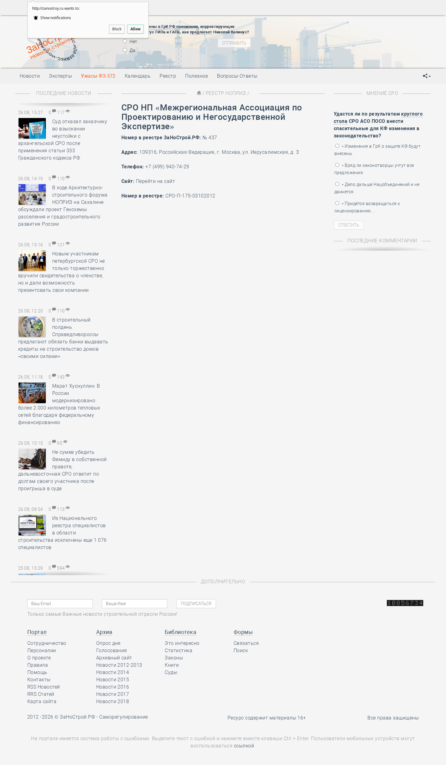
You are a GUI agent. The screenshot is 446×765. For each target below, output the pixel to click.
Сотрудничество (46, 643)
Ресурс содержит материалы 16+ (267, 718)
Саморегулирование (123, 717)
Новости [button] (30, 76)
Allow (135, 29)
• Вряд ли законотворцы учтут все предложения (374, 169)
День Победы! (303, 24)
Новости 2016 (112, 687)
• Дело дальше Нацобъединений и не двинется (376, 188)
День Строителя (313, 39)
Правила (37, 665)
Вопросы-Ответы (237, 76)
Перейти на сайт (155, 181)
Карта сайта (41, 701)
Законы (174, 658)
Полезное (196, 76)
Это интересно (182, 643)
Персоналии (41, 650)
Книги (172, 665)
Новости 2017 (112, 694)
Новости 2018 (112, 701)
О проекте (39, 658)
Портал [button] (37, 632)
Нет (133, 41)
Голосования (111, 650)
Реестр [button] (168, 76)
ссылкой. (244, 746)
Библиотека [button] (180, 632)
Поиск (241, 650)
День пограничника (309, 32)
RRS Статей (40, 694)
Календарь (137, 76)
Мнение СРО (382, 93)
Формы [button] (243, 632)
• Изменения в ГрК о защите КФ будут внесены (377, 150)
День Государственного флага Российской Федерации (353, 47)
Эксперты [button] (60, 76)
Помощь (37, 672)
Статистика (178, 650)
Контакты (39, 679)
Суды (171, 672)
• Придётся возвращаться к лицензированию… (367, 207)
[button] (426, 76)
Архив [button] (104, 632)
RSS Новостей (43, 687)
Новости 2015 (112, 679)
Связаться (246, 643)
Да (132, 50)
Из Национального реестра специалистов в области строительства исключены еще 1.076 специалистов (62, 532)
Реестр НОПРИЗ (226, 93)
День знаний (313, 58)
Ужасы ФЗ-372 (98, 76)
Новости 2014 (112, 672)
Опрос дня (108, 643)
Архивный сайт (114, 658)
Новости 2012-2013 (119, 665)
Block (116, 29)
